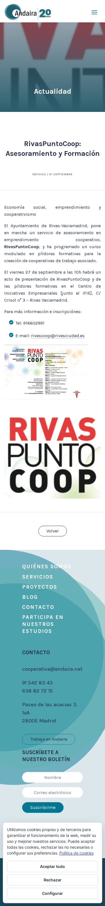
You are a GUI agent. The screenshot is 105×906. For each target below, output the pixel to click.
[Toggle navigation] (94, 12)
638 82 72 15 (37, 691)
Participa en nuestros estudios (43, 624)
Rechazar (53, 879)
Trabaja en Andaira (48, 739)
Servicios (37, 577)
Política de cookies (76, 853)
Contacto (38, 607)
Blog (30, 597)
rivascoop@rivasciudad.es (58, 335)
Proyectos (39, 587)
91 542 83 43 (37, 683)
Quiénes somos (46, 567)
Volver (52, 531)
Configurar (52, 893)
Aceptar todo (52, 866)
